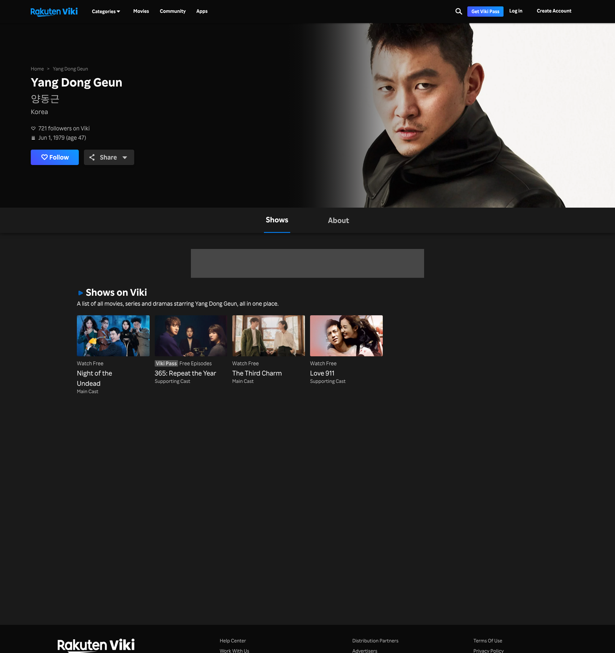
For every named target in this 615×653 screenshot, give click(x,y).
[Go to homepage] (54, 11)
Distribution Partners (375, 641)
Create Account (554, 11)
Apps (202, 11)
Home (37, 69)
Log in (515, 11)
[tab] (277, 220)
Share (108, 157)
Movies (141, 11)
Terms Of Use (487, 641)
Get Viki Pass (485, 11)
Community (173, 11)
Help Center (233, 641)
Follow (59, 157)
